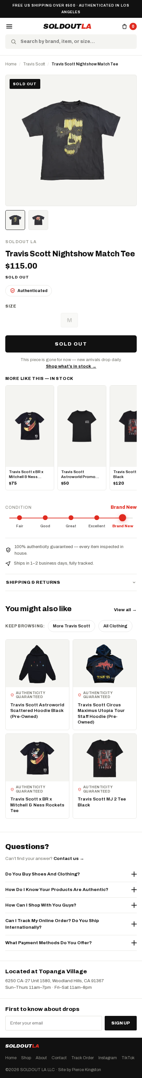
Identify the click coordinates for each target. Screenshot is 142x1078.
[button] (9, 26)
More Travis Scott (71, 626)
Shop (26, 1058)
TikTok (128, 1058)
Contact (59, 1058)
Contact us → (68, 858)
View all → (125, 609)
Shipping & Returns (33, 582)
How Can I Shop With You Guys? (40, 905)
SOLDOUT (67, 26)
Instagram (107, 1058)
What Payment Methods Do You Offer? (48, 942)
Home (11, 64)
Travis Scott (34, 64)
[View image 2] (38, 220)
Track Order (82, 1058)
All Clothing (115, 626)
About (41, 1058)
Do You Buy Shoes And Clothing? (42, 874)
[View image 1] (15, 220)
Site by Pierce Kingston (79, 1069)
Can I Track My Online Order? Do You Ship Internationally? (52, 924)
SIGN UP (120, 1023)
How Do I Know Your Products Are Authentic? (56, 889)
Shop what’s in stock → (71, 366)
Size (11, 306)
